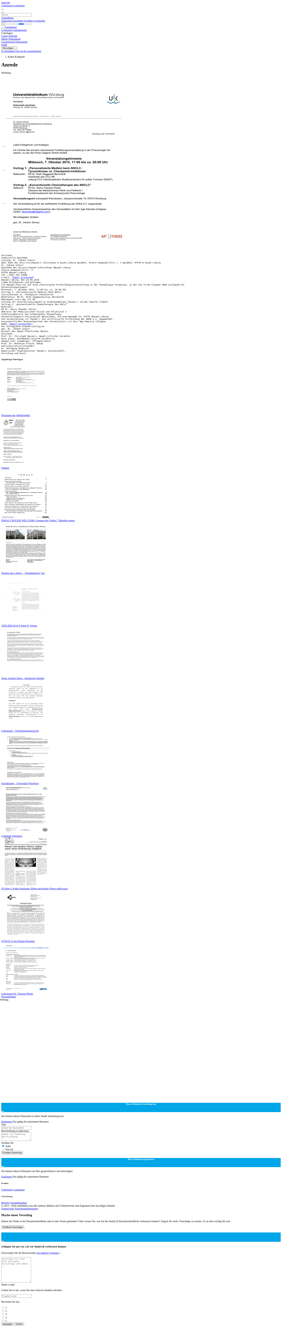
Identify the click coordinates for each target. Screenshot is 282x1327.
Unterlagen (7, 5)
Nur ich (9, 1149)
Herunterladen (8, 996)
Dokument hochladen (12, 20)
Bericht (5, 1202)
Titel (3, 1124)
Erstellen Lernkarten (34, 20)
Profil (4, 44)
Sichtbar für (7, 1142)
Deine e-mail (8, 1284)
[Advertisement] (99, 81)
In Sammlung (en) (11, 51)
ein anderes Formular (48, 1253)
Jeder (8, 1146)
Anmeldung (7, 17)
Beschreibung (15, 1131)
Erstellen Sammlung (12, 1152)
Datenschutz (8, 1208)
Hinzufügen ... (9, 48)
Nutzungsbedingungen (26, 1208)
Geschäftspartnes (18, 1202)
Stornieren (7, 1324)
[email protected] (23, 277)
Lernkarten (19, 5)
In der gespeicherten (31, 51)
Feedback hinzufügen (13, 1227)
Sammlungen (20, 30)
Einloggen (7, 1121)
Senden (19, 1324)
